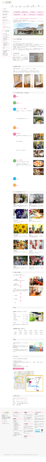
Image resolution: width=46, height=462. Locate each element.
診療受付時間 (16, 423)
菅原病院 (16, 6)
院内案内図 (15, 435)
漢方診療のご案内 (16, 433)
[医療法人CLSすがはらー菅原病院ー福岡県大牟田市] (5, 2)
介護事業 (20, 6)
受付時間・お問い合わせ (7, 27)
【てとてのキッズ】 (16, 221)
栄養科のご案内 (16, 427)
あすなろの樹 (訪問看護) (4, 17)
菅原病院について (16, 420)
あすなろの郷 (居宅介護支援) (4, 14)
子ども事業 (23, 6)
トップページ (4, 420)
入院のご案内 (15, 426)
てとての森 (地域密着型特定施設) (5, 11)
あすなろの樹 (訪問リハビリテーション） (6, 20)
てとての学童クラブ (27, 433)
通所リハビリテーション (7, 22)
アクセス (38, 6)
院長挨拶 (15, 421)
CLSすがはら (12, 6)
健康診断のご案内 (16, 424)
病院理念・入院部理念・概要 (17, 434)
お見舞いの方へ (16, 428)
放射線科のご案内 (16, 432)
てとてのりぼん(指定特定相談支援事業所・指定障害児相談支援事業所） (28, 431)
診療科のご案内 (16, 429)
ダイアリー (42, 6)
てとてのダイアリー (5, 421)
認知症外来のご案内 (17, 425)
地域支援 (28, 6)
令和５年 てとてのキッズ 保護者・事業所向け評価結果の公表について (39, 419)
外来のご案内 (15, 422)
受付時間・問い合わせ (33, 6)
